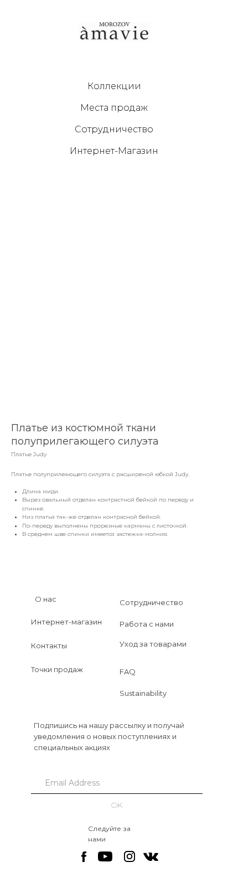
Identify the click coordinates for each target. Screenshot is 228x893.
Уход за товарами (153, 643)
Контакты (49, 645)
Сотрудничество (114, 129)
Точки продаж (57, 669)
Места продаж (114, 107)
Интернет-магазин (66, 621)
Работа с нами (147, 624)
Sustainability (143, 693)
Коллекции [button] (114, 86)
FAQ (128, 671)
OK (116, 805)
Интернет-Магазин (114, 151)
